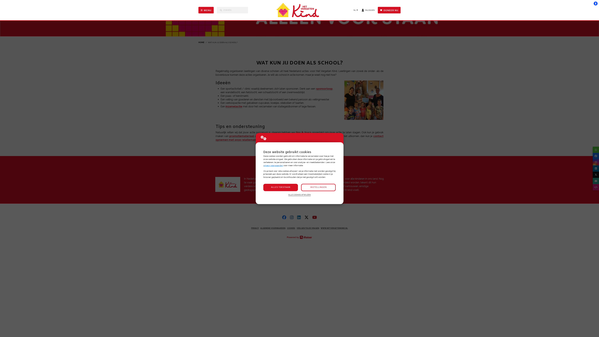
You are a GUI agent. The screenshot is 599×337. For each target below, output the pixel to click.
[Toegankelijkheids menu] (595, 3)
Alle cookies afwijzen (299, 195)
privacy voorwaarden (273, 165)
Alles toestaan (280, 187)
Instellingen (318, 187)
